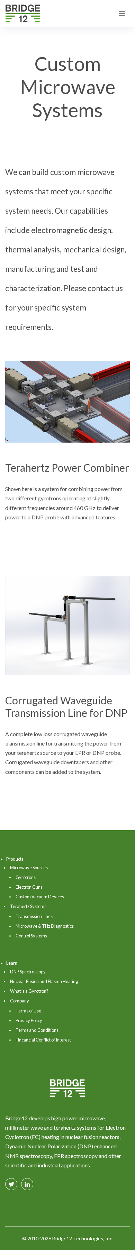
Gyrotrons (26, 877)
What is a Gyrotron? (29, 991)
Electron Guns (29, 887)
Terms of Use (28, 1010)
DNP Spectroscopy (28, 971)
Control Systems (31, 935)
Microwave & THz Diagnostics (45, 926)
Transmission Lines (34, 916)
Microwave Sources (29, 867)
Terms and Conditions (37, 1030)
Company (19, 1000)
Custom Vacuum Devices (40, 896)
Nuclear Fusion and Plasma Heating (44, 981)
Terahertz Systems (28, 906)
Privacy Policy (29, 1020)
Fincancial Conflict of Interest (43, 1040)
